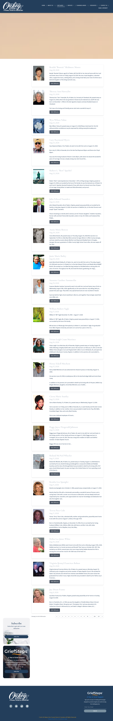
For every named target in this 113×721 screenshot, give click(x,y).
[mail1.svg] (16, 706)
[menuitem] (44, 5)
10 (87, 616)
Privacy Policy (51, 719)
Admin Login (64, 719)
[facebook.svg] (10, 706)
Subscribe (16, 637)
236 (94, 616)
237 (99, 616)
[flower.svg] (27, 706)
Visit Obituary (55, 83)
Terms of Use (58, 719)
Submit (95, 711)
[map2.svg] (21, 706)
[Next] (102, 616)
